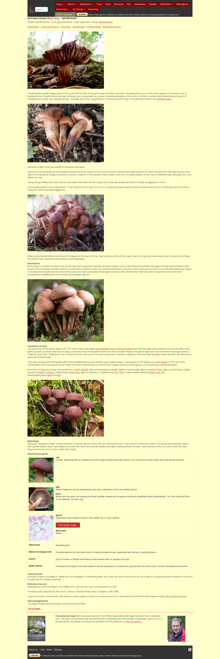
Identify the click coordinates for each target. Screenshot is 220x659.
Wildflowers (85, 4)
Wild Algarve (182, 4)
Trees (99, 4)
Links (42, 649)
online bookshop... (133, 621)
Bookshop (93, 9)
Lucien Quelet (160, 362)
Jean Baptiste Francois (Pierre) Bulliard (114, 348)
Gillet (121, 372)
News (49, 649)
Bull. (50, 18)
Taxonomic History (50, 26)
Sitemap (58, 649)
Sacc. (158, 372)
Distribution (33, 26)
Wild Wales (165, 4)
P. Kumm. (49, 372)
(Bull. (71, 372)
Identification (79, 26)
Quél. (77, 372)
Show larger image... (67, 525)
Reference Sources (112, 26)
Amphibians (140, 4)
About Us (33, 649)
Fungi (59, 4)
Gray (57, 18)
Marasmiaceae (106, 22)
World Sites (62, 9)
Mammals (118, 4)
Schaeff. (84, 369)
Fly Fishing (78, 9)
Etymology (66, 26)
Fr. (98, 372)
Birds (108, 4)
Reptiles (153, 4)
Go (51, 9)
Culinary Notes (94, 26)
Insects (71, 4)
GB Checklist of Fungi (176, 596)
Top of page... (35, 608)
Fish (129, 4)
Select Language (64, 14)
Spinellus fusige (163, 99)
